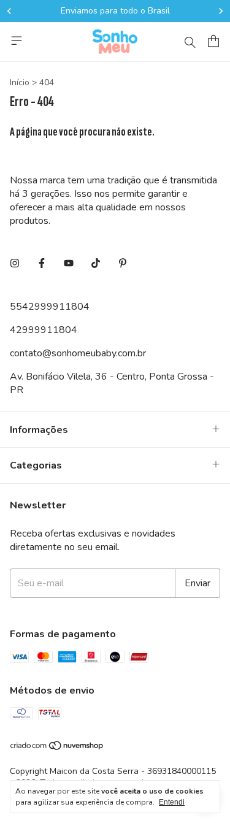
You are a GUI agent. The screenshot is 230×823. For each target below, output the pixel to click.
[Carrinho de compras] (213, 41)
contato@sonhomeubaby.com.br (78, 353)
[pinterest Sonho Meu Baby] (123, 263)
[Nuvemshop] (57, 748)
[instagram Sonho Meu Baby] (15, 263)
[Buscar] (190, 41)
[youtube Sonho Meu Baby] (69, 263)
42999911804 (43, 330)
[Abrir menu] (16, 40)
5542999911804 (50, 306)
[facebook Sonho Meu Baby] (42, 263)
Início (19, 82)
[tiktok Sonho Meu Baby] (96, 263)
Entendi (172, 802)
